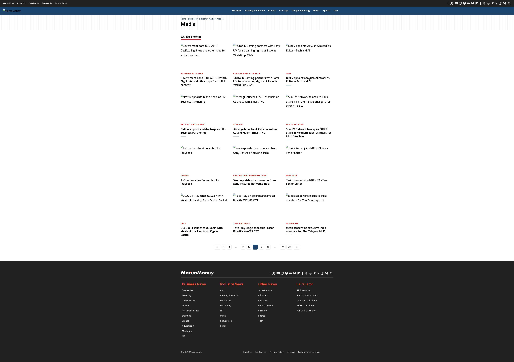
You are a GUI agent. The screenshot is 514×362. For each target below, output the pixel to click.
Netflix (185, 124)
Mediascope (292, 223)
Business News (194, 284)
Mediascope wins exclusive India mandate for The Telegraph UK (306, 229)
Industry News (231, 284)
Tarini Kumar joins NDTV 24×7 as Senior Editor (306, 182)
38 (289, 247)
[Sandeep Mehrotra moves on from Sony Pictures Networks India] (257, 159)
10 (249, 247)
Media (211, 19)
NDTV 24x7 (291, 176)
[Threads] (500, 3)
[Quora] (484, 3)
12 (261, 247)
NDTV (289, 73)
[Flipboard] (477, 3)
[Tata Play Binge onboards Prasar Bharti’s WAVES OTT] (257, 207)
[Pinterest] (464, 3)
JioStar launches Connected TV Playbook (200, 182)
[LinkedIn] (468, 3)
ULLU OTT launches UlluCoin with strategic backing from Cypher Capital (202, 231)
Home (183, 19)
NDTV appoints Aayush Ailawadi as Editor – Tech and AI (308, 79)
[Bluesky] (504, 3)
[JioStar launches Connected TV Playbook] (204, 159)
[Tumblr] (480, 3)
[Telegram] (492, 3)
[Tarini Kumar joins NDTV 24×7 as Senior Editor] (309, 159)
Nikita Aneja (197, 124)
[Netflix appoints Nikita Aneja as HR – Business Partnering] (204, 108)
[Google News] (456, 3)
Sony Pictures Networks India (249, 176)
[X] (452, 3)
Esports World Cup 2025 (246, 73)
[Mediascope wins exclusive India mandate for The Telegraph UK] (309, 207)
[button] (496, 11)
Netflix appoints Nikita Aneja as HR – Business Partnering (203, 131)
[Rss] (509, 3)
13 (268, 247)
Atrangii (238, 124)
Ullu (183, 223)
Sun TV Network (295, 124)
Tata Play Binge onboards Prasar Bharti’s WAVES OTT (253, 229)
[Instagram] (460, 3)
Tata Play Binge (241, 223)
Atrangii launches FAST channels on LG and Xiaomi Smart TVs (255, 131)
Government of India (192, 73)
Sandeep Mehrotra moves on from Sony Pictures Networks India (254, 182)
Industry (203, 19)
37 (282, 247)
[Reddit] (488, 3)
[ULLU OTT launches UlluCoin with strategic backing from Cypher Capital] (204, 207)
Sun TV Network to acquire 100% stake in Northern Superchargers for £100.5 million (308, 132)
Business (192, 19)
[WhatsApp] (496, 3)
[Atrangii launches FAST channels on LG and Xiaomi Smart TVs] (257, 108)
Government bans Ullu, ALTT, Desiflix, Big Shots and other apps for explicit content (204, 81)
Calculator (304, 284)
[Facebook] (448, 3)
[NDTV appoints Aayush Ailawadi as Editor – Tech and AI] (309, 57)
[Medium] (472, 3)
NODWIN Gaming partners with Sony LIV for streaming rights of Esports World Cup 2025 (256, 81)
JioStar (185, 176)
